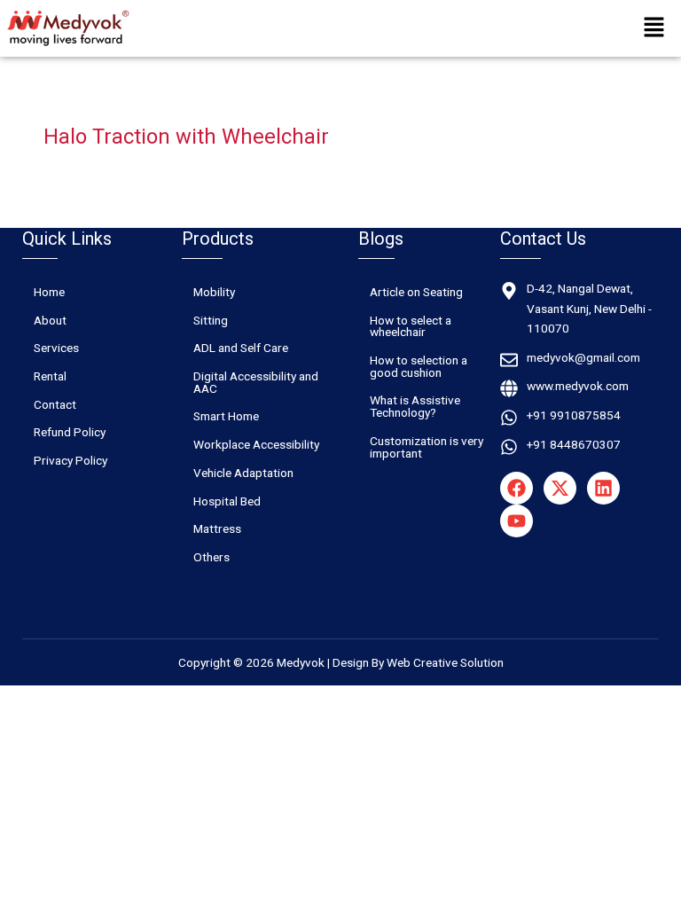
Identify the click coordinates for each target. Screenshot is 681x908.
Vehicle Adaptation (243, 473)
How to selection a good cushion (418, 366)
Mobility (214, 292)
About (50, 320)
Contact (55, 404)
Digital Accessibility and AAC (255, 382)
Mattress (217, 528)
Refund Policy (70, 432)
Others (211, 557)
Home (49, 292)
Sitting (210, 320)
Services (56, 347)
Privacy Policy (70, 460)
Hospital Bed (227, 501)
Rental (50, 376)
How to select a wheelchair (410, 326)
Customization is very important (426, 447)
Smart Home (226, 416)
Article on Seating (416, 292)
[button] (654, 28)
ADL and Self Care (240, 347)
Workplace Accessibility (256, 444)
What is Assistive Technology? (415, 406)
